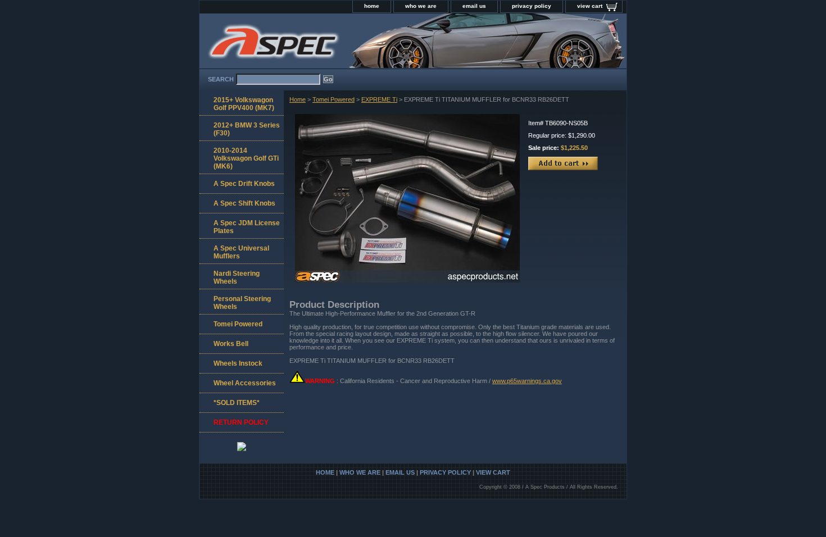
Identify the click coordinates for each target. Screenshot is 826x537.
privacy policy (531, 6)
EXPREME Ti (379, 99)
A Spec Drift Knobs (244, 184)
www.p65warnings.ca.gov (527, 380)
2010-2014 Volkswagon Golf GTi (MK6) (246, 158)
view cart (589, 6)
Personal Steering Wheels (242, 303)
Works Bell (231, 344)
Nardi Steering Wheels (237, 277)
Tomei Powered (333, 99)
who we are (421, 6)
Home (297, 99)
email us (474, 6)
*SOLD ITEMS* (237, 403)
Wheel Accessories (245, 383)
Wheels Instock (238, 363)
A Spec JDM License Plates (247, 227)
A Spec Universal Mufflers (241, 252)
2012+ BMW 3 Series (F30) (247, 129)
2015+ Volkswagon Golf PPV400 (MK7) (244, 104)
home (371, 6)
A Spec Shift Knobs (244, 203)
